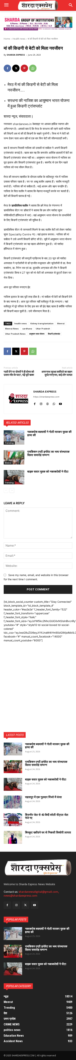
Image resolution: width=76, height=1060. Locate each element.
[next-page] (12, 490)
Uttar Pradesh (43, 328)
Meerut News (12, 328)
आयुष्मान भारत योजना (36, 333)
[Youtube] (60, 403)
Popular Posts (16, 919)
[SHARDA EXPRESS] (18, 399)
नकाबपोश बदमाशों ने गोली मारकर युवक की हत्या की (49, 433)
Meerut (61, 323)
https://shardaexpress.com (46, 396)
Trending (9, 443)
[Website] (47, 403)
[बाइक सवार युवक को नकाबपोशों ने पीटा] (14, 477)
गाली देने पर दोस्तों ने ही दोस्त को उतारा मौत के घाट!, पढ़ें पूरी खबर (19, 373)
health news (20, 323)
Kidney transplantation (41, 323)
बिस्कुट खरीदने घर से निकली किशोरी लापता (48, 832)
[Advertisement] (38, 680)
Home (7, 38)
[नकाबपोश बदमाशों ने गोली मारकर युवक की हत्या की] (14, 437)
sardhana (27, 328)
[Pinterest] (24, 68)
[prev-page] (6, 490)
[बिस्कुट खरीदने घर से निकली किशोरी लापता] (13, 837)
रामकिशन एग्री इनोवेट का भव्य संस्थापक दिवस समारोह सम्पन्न (48, 453)
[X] (16, 68)
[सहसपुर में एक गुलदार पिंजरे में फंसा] (13, 802)
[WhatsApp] (33, 68)
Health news (19, 38)
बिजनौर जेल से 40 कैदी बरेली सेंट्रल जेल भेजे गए (46, 816)
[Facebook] (7, 68)
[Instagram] (41, 403)
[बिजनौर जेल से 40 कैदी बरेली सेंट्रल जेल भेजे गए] (13, 819)
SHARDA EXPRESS (16, 54)
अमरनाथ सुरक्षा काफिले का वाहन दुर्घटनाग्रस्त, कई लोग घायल (57, 373)
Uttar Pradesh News (15, 333)
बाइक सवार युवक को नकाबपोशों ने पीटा (47, 471)
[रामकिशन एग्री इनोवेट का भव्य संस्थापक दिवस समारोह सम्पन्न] (14, 457)
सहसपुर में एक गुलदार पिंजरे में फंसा (43, 797)
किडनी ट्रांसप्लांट (54, 333)
